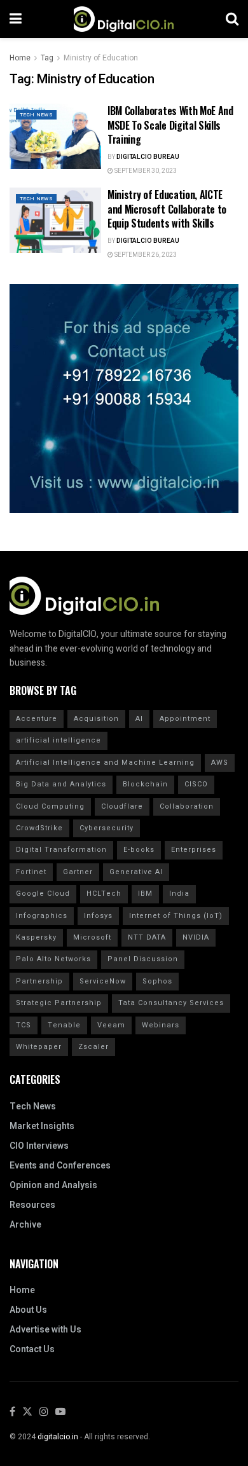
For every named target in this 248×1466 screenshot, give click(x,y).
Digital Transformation (61, 849)
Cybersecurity (106, 828)
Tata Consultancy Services (171, 1002)
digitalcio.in (58, 1436)
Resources (32, 1205)
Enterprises (193, 849)
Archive (25, 1224)
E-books (139, 849)
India (179, 893)
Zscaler (93, 1046)
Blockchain (145, 784)
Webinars (160, 1025)
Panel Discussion (142, 959)
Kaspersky (36, 937)
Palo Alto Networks (53, 959)
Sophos (157, 981)
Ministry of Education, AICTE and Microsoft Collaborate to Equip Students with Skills (166, 209)
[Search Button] (232, 19)
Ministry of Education (101, 58)
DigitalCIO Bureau (147, 157)
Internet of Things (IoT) (176, 915)
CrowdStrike (39, 828)
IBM (145, 893)
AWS (219, 762)
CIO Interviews (39, 1146)
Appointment (185, 718)
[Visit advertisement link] (124, 398)
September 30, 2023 (145, 171)
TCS (23, 1025)
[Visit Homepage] (124, 19)
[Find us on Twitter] (27, 1412)
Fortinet (31, 872)
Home (20, 58)
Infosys (98, 915)
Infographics (41, 915)
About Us (28, 1310)
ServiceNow (102, 981)
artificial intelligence (58, 740)
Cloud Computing (50, 806)
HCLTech (103, 893)
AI (139, 718)
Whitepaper (39, 1046)
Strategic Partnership (59, 1002)
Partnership (39, 981)
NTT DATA (147, 937)
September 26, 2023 (145, 254)
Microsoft (92, 937)
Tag (47, 58)
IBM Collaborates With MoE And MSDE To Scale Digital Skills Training (170, 125)
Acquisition (96, 718)
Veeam (111, 1025)
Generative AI (136, 872)
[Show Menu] (16, 19)
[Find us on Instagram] (43, 1412)
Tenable (64, 1025)
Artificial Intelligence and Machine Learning (105, 762)
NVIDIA (196, 937)
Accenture (36, 718)
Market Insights (42, 1126)
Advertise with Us (45, 1329)
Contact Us (32, 1349)
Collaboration (187, 806)
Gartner (78, 872)
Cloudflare (122, 806)
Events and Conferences (60, 1165)
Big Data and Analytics (61, 784)
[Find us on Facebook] (12, 1412)
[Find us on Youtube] (60, 1412)
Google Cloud (43, 893)
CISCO (196, 784)
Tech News (36, 114)
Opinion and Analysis (53, 1185)
